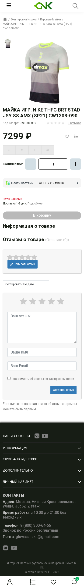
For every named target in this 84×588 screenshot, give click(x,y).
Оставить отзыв (63, 390)
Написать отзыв (24, 264)
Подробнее (35, 203)
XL (47, 150)
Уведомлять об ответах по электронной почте (43, 378)
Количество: (13, 164)
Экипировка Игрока (24, 19)
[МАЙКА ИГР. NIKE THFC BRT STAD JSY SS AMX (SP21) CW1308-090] (8, 43)
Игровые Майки (50, 19)
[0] (73, 581)
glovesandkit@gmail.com (31, 536)
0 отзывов (74, 123)
